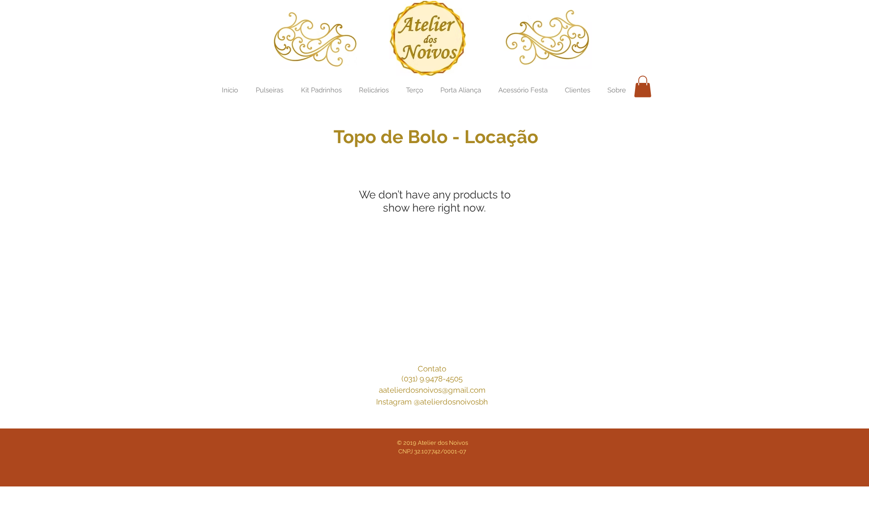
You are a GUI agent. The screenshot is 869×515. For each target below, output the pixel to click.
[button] (643, 86)
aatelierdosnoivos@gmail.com (432, 390)
